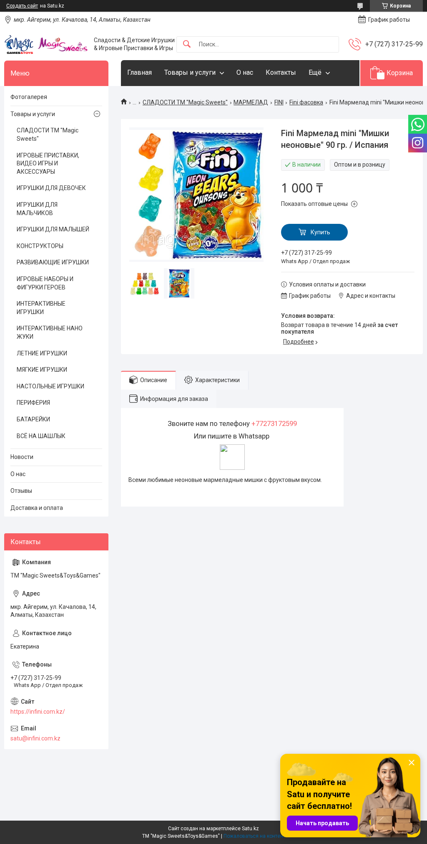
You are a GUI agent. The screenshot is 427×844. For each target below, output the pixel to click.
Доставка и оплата (36, 507)
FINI (279, 102)
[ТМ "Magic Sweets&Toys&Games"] (46, 44)
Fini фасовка (306, 102)
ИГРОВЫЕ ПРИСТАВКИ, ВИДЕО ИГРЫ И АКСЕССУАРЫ (48, 163)
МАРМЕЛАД (251, 102)
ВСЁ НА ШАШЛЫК (41, 436)
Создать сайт (22, 6)
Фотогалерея (28, 97)
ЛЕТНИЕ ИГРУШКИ (42, 353)
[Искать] (187, 44)
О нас (244, 72)
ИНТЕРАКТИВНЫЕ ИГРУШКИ (41, 307)
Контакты (281, 72)
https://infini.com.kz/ (37, 711)
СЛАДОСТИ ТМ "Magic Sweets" (185, 102)
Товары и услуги (190, 72)
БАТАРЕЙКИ (33, 419)
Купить (320, 232)
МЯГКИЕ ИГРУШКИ (42, 369)
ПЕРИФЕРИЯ (33, 402)
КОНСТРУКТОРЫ (40, 246)
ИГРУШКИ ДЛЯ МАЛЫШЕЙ (53, 229)
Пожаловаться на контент (254, 836)
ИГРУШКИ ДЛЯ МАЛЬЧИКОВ (37, 208)
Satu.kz (250, 828)
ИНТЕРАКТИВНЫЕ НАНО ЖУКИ (50, 332)
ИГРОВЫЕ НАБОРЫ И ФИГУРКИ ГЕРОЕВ (45, 283)
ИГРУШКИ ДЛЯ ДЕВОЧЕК (51, 188)
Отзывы (21, 490)
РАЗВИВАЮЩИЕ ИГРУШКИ (53, 262)
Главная (139, 72)
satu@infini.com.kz (35, 738)
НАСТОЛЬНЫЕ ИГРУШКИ (50, 386)
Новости (21, 457)
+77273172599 (274, 423)
